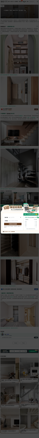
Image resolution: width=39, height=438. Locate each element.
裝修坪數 (6, 217)
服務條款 (12, 226)
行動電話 (6, 220)
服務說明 (19, 226)
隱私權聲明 (15, 226)
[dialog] (19, 219)
